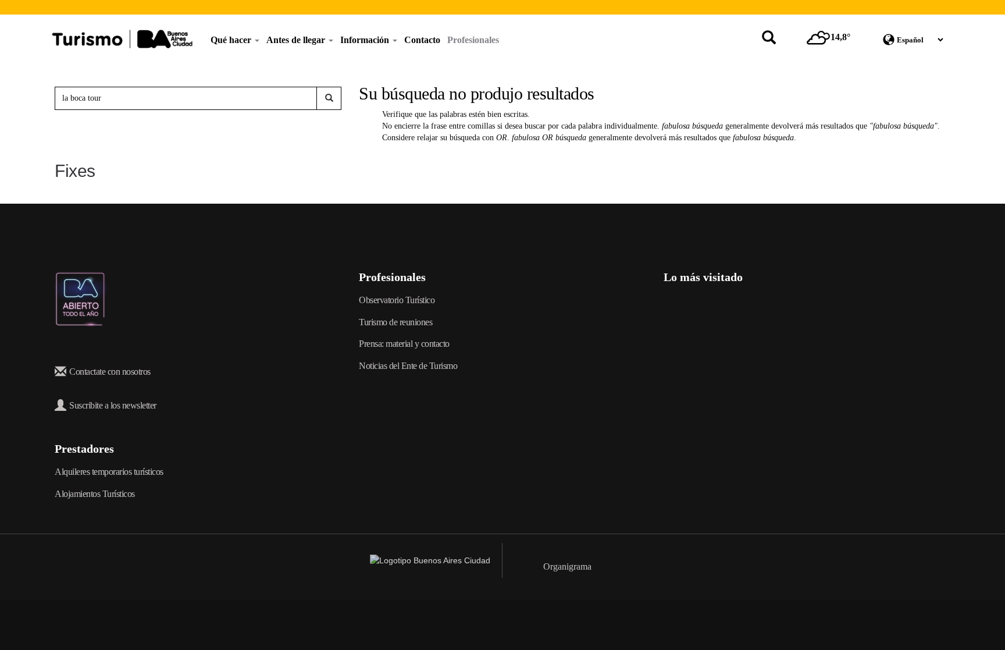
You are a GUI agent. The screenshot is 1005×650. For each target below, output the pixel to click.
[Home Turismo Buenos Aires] (122, 39)
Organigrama (567, 566)
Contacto (422, 40)
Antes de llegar (296, 40)
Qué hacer (232, 40)
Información (365, 40)
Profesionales (473, 40)
